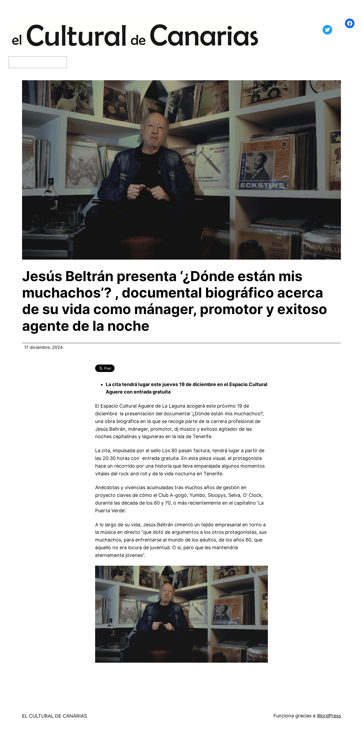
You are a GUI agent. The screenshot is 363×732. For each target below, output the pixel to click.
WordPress (329, 715)
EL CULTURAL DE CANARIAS (54, 716)
